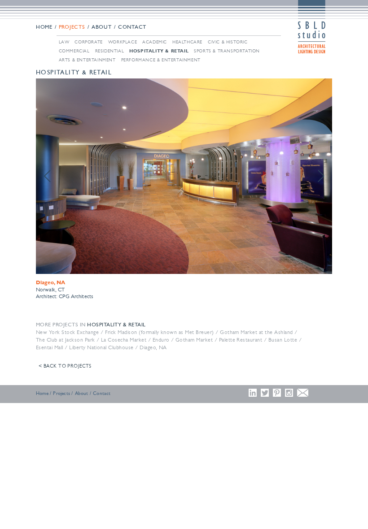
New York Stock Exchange (67, 332)
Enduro (161, 340)
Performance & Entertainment (161, 59)
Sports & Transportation (227, 50)
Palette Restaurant (241, 340)
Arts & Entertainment (87, 59)
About (102, 27)
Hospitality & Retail (158, 50)
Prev (47, 176)
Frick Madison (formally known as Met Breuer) (159, 332)
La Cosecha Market (123, 340)
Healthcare (187, 41)
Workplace (122, 41)
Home (44, 27)
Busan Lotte (282, 340)
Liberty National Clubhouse (101, 347)
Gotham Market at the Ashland (256, 332)
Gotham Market (194, 340)
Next (320, 176)
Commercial (74, 50)
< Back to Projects (65, 366)
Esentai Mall (49, 347)
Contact (132, 27)
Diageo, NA (153, 347)
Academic (154, 41)
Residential (109, 50)
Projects (72, 27)
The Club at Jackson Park (65, 340)
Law (64, 41)
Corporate (88, 41)
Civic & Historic (228, 41)
